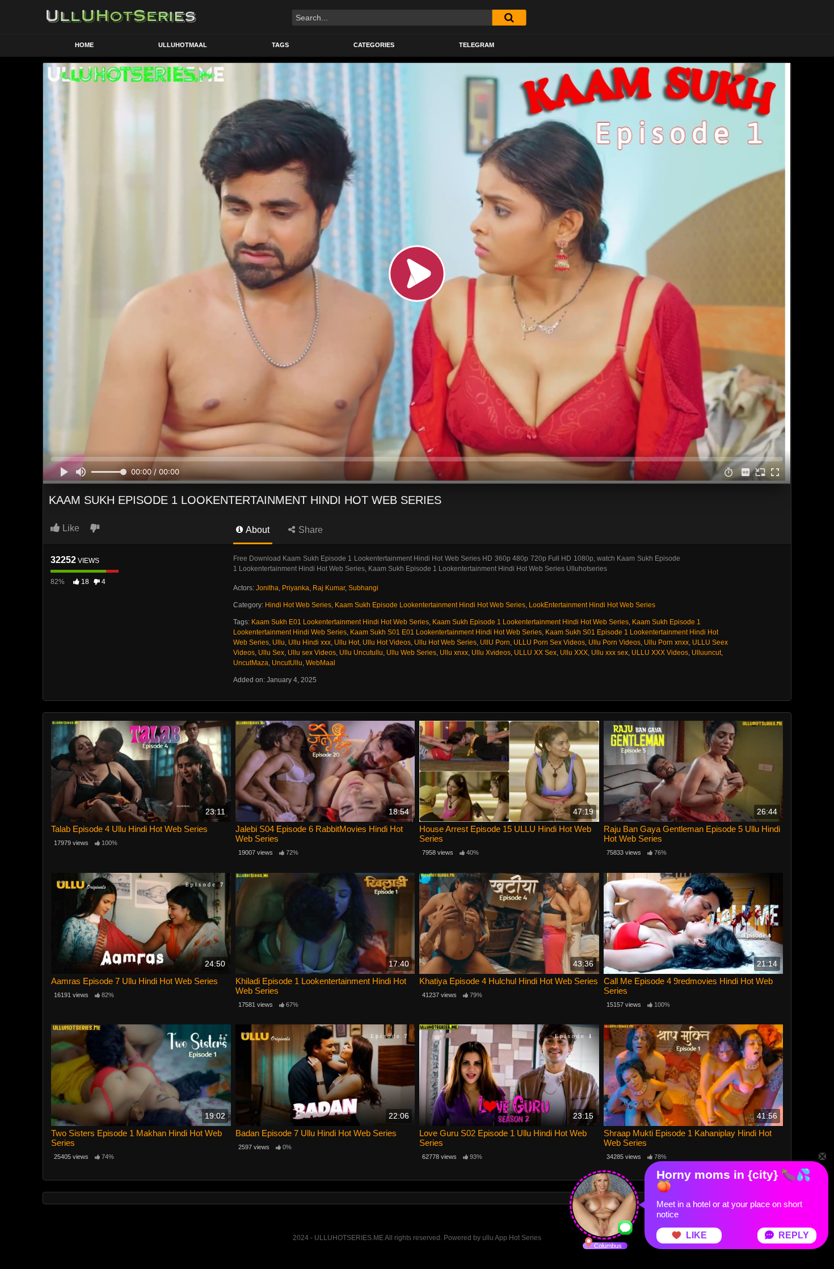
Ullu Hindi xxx (309, 642)
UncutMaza (250, 663)
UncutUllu (287, 663)
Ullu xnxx (454, 653)
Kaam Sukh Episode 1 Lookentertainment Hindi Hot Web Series (530, 622)
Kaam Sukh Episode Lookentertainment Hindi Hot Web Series (430, 605)
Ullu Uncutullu (361, 653)
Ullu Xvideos (491, 653)
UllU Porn (495, 642)
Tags (280, 44)
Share (309, 530)
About (256, 530)
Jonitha (267, 588)
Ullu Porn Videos (614, 642)
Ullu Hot (346, 642)
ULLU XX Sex (535, 653)
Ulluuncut (706, 653)
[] (509, 18)
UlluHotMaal (182, 44)
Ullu (278, 642)
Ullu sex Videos (312, 653)
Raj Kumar (329, 588)
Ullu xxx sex (609, 653)
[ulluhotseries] (121, 17)
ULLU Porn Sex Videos (549, 642)
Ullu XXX (574, 653)
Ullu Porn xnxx (666, 642)
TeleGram (476, 44)
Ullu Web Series (411, 653)
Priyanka (295, 588)
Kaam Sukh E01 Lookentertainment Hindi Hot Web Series (340, 622)
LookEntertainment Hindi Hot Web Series (592, 605)
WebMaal (320, 663)
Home (84, 44)
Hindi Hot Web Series (298, 605)
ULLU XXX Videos (659, 653)
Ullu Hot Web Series (445, 642)
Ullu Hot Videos (387, 642)
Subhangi (363, 588)
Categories (373, 44)
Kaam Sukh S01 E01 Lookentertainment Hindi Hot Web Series (446, 632)
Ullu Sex (271, 653)
